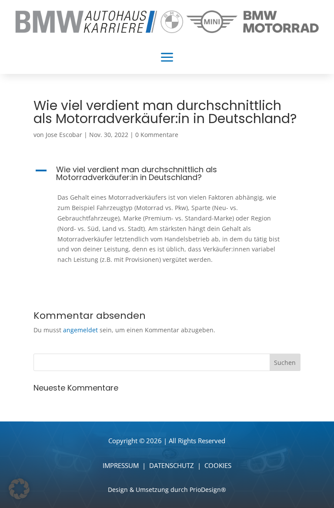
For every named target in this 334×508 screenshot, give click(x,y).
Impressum (121, 465)
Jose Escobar (64, 134)
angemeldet (80, 330)
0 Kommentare (156, 134)
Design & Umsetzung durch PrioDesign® (167, 489)
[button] (167, 176)
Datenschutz (171, 465)
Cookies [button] (217, 465)
